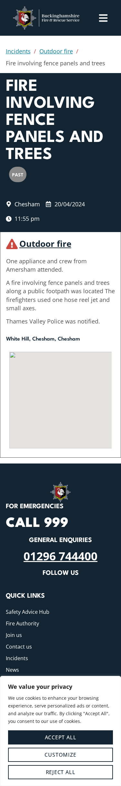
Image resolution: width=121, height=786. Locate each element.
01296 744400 (60, 556)
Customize (60, 754)
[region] (60, 731)
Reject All (61, 772)
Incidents (18, 51)
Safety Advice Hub (27, 611)
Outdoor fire (56, 51)
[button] (60, 394)
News (12, 669)
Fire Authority (22, 623)
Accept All (60, 737)
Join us (14, 635)
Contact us (19, 646)
